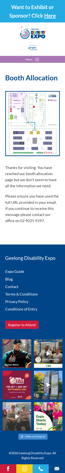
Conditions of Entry (21, 309)
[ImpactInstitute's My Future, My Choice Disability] (48, 353)
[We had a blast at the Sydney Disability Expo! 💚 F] (48, 385)
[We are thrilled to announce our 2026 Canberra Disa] (17, 353)
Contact (11, 286)
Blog (9, 279)
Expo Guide (14, 271)
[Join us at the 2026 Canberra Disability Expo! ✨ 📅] (17, 385)
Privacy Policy (16, 301)
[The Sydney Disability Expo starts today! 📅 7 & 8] (48, 416)
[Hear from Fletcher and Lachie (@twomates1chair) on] (17, 416)
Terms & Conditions (21, 294)
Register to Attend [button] (22, 325)
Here (50, 15)
